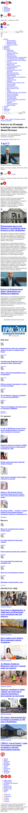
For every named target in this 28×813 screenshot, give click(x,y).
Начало (6, 760)
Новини (6, 7)
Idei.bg (7, 798)
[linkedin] (4, 144)
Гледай (5, 27)
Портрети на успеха (12, 86)
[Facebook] (6, 141)
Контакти (6, 784)
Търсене (6, 770)
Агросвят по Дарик (12, 63)
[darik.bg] (6, 4)
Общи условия (8, 780)
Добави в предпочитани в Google (15, 319)
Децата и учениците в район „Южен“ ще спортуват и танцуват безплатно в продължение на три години (13, 692)
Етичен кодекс (7, 786)
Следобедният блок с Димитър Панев (17, 57)
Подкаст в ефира (11, 84)
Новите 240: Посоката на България (16, 99)
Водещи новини (11, 40)
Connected (9, 102)
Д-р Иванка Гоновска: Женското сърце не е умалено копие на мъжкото (13, 666)
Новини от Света (11, 43)
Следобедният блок (12, 67)
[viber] (8, 144)
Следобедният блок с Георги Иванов (16, 92)
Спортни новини (11, 75)
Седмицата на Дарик (12, 53)
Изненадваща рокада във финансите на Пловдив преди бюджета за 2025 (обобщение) (13, 228)
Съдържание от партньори (11, 783)
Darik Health (7, 9)
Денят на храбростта (12, 103)
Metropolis (9, 81)
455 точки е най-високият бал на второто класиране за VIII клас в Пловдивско (13, 719)
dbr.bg (2, 435)
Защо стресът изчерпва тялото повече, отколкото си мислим (13, 478)
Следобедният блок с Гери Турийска (16, 60)
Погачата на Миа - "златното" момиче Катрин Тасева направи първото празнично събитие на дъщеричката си (14, 512)
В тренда (9, 61)
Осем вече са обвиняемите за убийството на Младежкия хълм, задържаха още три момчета (13, 613)
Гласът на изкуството (12, 95)
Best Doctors (7, 771)
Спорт (5, 107)
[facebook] (2, 144)
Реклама (6, 790)
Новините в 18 (11, 54)
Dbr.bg (7, 799)
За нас (5, 791)
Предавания (7, 8)
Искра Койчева (5, 139)
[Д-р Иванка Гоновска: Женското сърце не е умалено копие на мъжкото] (14, 659)
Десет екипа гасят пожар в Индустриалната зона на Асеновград (12, 640)
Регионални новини (12, 44)
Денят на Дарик (11, 51)
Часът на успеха (11, 100)
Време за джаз (10, 64)
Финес (8, 89)
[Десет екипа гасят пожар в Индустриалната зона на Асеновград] (14, 633)
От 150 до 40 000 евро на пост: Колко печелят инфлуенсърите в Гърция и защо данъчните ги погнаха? (13, 430)
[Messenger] (4, 141)
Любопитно (7, 46)
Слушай (13, 174)
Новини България (11, 42)
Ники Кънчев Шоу (12, 56)
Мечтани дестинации (12, 93)
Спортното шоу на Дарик (13, 65)
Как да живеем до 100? (13, 88)
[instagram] (9, 777)
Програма (6, 47)
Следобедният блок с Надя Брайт (15, 58)
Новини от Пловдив (6, 120)
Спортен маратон (11, 79)
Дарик (6, 119)
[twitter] (6, 144)
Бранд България (11, 105)
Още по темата (11, 85)
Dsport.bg (7, 794)
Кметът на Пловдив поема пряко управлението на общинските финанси (12, 291)
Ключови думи (8, 788)
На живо (6, 106)
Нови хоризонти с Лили (13, 74)
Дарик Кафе (10, 50)
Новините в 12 (11, 68)
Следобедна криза (11, 98)
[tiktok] (2, 777)
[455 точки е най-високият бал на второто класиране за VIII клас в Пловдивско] (14, 712)
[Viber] (2, 141)
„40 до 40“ (6, 11)
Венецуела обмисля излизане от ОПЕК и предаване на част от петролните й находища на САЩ (14, 446)
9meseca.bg (3, 481)
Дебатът (9, 91)
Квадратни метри (11, 96)
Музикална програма (12, 72)
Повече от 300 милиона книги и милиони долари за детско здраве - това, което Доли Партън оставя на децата (12, 494)
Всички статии (8, 787)
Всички (3, 412)
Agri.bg (7, 801)
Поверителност (8, 781)
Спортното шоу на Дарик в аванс (15, 82)
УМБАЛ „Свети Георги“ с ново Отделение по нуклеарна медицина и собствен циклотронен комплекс (14, 746)
